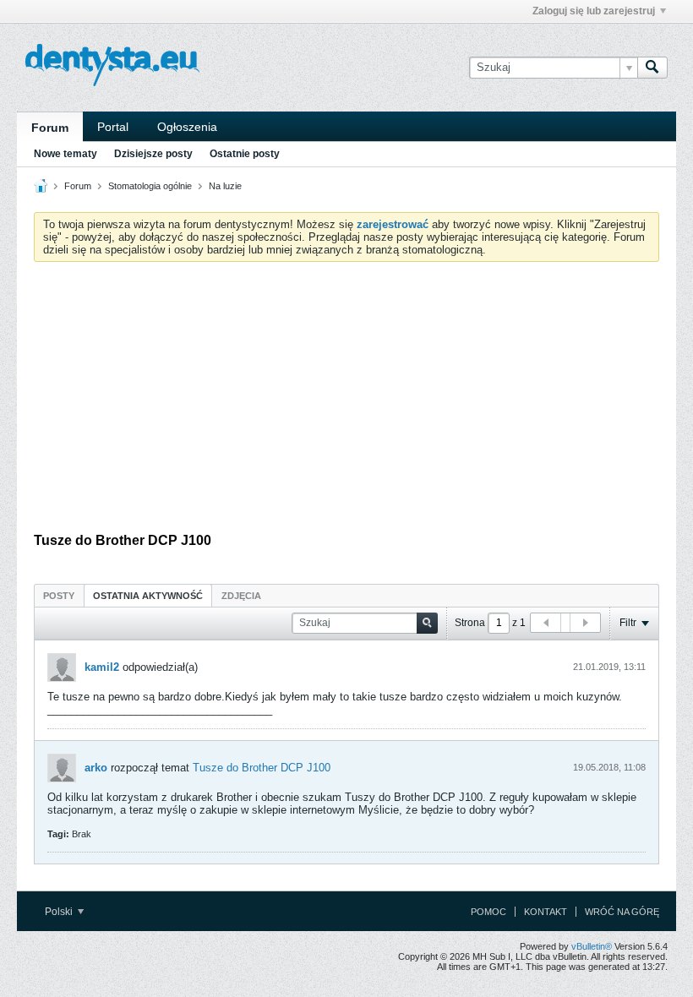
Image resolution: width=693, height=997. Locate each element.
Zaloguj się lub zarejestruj (593, 11)
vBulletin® (591, 946)
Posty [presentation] (58, 596)
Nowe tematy (65, 154)
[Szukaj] (652, 68)
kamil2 (102, 667)
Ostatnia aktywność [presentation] (148, 596)
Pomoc (488, 912)
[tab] (59, 595)
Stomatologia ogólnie (150, 186)
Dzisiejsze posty (153, 154)
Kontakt (545, 912)
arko (96, 767)
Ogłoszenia (187, 126)
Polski (60, 912)
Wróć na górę (622, 912)
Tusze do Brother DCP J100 (261, 767)
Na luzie (225, 186)
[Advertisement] (346, 401)
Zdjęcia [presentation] (241, 596)
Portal (112, 126)
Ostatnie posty (245, 154)
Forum (49, 127)
